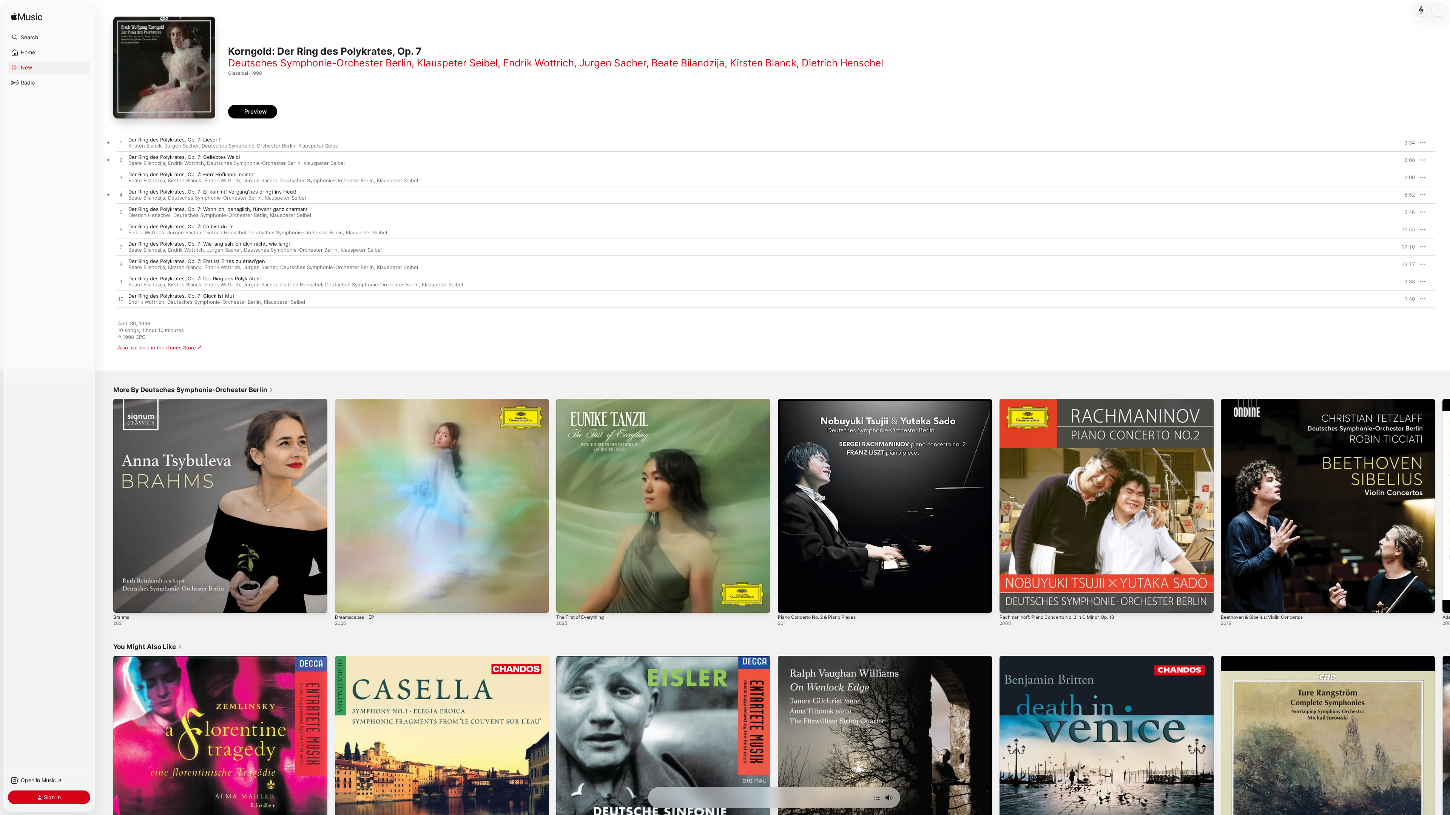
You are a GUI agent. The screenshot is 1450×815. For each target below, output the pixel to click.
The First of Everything (583, 402)
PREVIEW (1406, 142)
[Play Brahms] (122, 603)
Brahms (122, 402)
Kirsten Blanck (763, 63)
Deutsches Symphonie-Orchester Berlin (320, 63)
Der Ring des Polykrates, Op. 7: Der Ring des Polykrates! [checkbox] (194, 278)
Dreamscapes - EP (356, 402)
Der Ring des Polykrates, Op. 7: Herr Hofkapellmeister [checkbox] (191, 174)
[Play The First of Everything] (565, 603)
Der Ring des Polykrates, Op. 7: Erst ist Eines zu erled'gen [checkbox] (196, 261)
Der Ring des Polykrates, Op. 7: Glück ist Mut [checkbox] (181, 296)
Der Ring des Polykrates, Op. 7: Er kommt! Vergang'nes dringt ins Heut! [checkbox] (212, 192)
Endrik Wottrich (538, 63)
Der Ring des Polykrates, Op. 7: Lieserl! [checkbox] (174, 140)
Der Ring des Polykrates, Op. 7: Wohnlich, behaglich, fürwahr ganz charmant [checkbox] (218, 209)
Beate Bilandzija (688, 63)
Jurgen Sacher (612, 63)
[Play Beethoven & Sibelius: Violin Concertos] (1230, 603)
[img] (26, 17)
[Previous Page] (105, 505)
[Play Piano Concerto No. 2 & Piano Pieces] (787, 603)
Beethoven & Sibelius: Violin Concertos (1267, 402)
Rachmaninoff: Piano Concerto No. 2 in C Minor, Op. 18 (1064, 402)
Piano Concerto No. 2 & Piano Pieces (821, 402)
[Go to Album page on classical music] (1421, 10)
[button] (49, 37)
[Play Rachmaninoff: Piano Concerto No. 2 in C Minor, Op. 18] (1009, 603)
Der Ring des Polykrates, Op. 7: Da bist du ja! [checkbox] (181, 226)
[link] (193, 390)
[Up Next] (877, 797)
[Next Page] (1442, 505)
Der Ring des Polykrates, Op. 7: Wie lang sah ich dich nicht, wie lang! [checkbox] (209, 244)
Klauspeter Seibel (457, 63)
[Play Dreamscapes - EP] (344, 603)
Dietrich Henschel (842, 63)
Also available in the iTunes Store (157, 347)
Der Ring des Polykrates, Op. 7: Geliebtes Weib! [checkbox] (184, 157)
